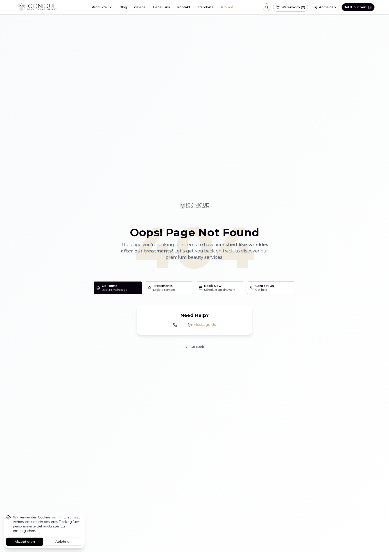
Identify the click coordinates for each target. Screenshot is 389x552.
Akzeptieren (25, 542)
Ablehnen (63, 542)
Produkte (99, 7)
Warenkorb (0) (293, 7)
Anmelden (327, 7)
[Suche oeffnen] (266, 7)
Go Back (197, 347)
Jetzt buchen (355, 7)
